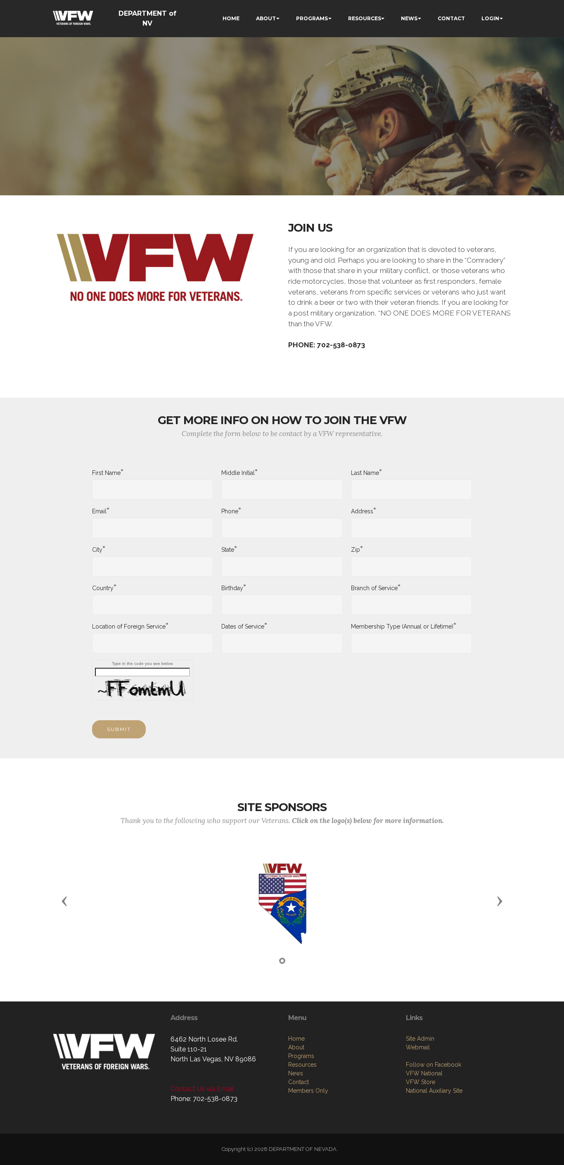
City (97, 549)
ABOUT (266, 18)
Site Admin (420, 1038)
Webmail (418, 1047)
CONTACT (451, 18)
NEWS (409, 18)
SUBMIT (119, 729)
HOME (231, 18)
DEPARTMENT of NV (147, 18)
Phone (229, 511)
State (227, 549)
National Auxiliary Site (434, 1090)
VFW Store (420, 1082)
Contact (298, 1082)
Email (99, 511)
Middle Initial (238, 472)
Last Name (365, 472)
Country (103, 587)
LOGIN (490, 18)
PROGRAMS (312, 18)
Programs (301, 1056)
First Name (106, 472)
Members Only (308, 1090)
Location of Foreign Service (129, 626)
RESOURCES (364, 18)
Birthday (232, 587)
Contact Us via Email (202, 1089)
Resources (302, 1064)
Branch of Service (374, 587)
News (295, 1073)
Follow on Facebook (433, 1064)
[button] (64, 900)
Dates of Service (242, 626)
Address (362, 511)
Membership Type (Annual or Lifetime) (402, 626)
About (296, 1047)
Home (296, 1038)
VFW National (424, 1073)
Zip (355, 549)
